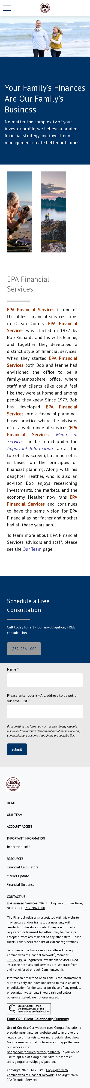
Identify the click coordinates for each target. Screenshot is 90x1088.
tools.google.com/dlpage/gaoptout (31, 1062)
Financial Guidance (21, 884)
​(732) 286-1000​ (24, 648)
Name (11, 669)
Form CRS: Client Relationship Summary (38, 1019)
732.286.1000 (35, 908)
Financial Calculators (22, 867)
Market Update (18, 876)
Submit (17, 749)
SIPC (19, 960)
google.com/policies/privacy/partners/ (33, 1052)
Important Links (18, 847)
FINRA (11, 960)
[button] (11, 803)
